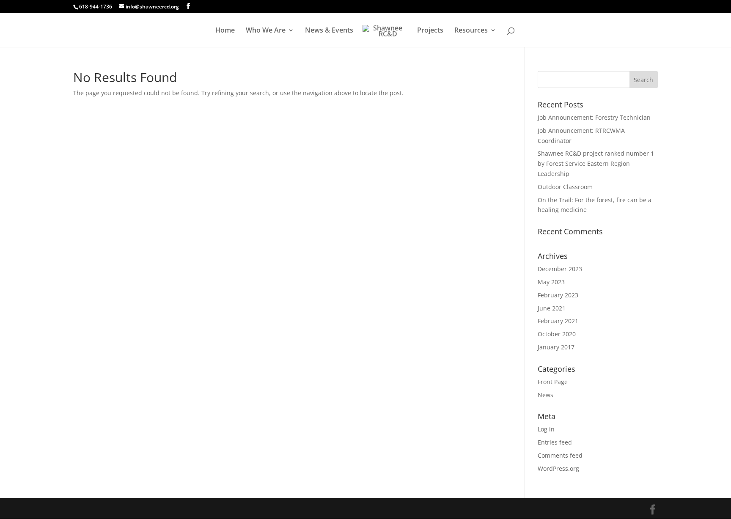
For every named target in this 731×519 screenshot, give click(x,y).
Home (225, 31)
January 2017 (556, 347)
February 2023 (558, 295)
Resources (471, 31)
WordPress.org (558, 468)
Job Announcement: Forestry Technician (594, 117)
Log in (546, 429)
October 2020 (557, 334)
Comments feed (560, 455)
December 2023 (560, 269)
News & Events (329, 31)
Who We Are (266, 31)
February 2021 (558, 321)
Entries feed (555, 442)
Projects (430, 31)
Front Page (553, 382)
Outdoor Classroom (565, 187)
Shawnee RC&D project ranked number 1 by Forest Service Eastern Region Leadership (596, 163)
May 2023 (551, 282)
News (545, 395)
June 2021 (552, 308)
